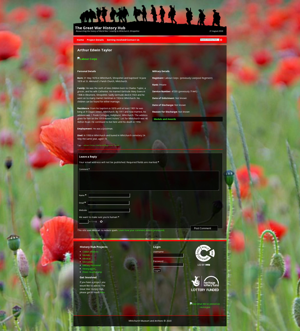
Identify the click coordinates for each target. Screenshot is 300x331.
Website (83, 210)
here (102, 292)
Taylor (116, 145)
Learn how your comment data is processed (141, 230)
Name (82, 195)
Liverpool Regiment (104, 145)
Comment (84, 169)
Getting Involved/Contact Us (123, 39)
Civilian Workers (90, 251)
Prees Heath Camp (92, 271)
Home (80, 39)
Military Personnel (91, 265)
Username (158, 251)
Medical (86, 258)
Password (158, 261)
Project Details (95, 39)
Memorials (87, 261)
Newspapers (88, 268)
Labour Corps (89, 145)
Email (82, 202)
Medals (86, 255)
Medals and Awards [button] (165, 119)
